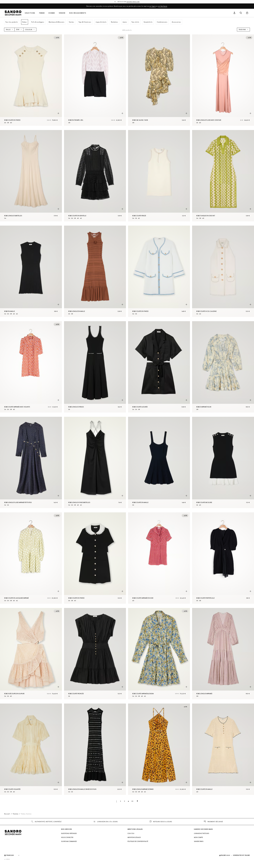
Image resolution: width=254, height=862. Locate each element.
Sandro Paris (198, 841)
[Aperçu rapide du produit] (58, 113)
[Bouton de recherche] (240, 13)
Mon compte (198, 837)
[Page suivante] (137, 801)
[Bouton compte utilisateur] (234, 13)
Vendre (62, 13)
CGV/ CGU (131, 833)
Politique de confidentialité (138, 841)
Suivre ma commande (69, 841)
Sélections (30, 13)
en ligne (152, 6)
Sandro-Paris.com (133, 1)
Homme (52, 13)
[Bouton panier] (247, 13)
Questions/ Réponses (69, 833)
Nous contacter (67, 837)
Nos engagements (77, 13)
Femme (42, 13)
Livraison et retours (201, 833)
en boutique (162, 6)
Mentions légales (134, 837)
